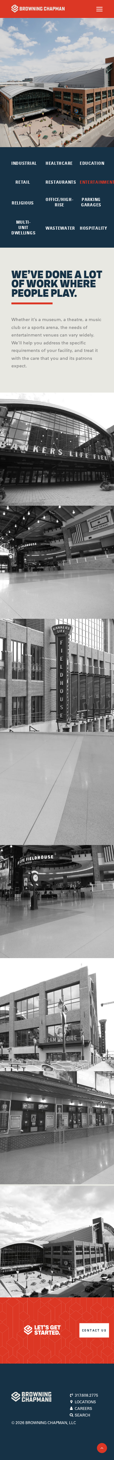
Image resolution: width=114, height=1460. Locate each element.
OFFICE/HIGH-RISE (59, 202)
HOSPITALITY (93, 228)
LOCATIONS (85, 1401)
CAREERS (83, 1408)
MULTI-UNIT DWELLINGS (23, 227)
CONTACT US (94, 1330)
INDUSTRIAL (24, 163)
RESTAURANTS (61, 182)
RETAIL (23, 182)
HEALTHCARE (59, 163)
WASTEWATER (60, 228)
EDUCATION (92, 163)
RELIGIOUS (23, 203)
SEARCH (82, 1414)
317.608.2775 (86, 1395)
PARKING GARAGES (91, 202)
